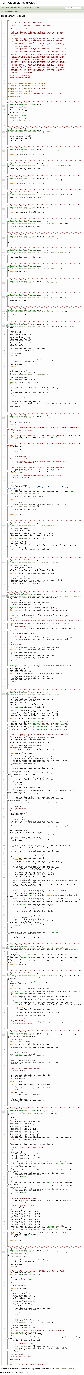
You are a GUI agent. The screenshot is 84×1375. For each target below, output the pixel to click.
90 (3, 180)
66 (3, 132)
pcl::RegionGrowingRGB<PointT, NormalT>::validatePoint (29, 1112)
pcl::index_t (59, 596)
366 (3, 694)
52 (3, 106)
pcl (2, 11)
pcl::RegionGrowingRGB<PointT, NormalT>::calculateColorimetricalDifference (38, 948)
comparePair (18, 925)
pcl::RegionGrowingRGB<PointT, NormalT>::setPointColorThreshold (33, 165)
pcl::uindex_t (75, 596)
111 (3, 223)
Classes (37, 7)
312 (3, 596)
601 (3, 1112)
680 (3, 1252)
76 (3, 151)
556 (3, 1035)
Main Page (5, 7)
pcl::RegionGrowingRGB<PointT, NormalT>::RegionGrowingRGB (31, 106)
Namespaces (27, 7)
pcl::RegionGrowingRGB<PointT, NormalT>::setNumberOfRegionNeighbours (35, 252)
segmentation (9, 11)
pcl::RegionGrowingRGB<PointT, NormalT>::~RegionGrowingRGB (31, 132)
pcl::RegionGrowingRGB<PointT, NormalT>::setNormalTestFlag (31, 283)
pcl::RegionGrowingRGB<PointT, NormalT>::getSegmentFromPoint (32, 1252)
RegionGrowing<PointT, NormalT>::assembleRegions (29, 374)
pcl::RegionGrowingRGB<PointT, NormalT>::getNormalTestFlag (31, 268)
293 (3, 562)
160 (3, 326)
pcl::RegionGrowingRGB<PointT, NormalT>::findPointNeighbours (32, 525)
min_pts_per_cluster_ (18, 120)
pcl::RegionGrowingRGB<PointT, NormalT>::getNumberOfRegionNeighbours (35, 238)
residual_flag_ (15, 119)
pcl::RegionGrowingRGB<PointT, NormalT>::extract (27, 326)
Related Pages (15, 7)
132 (3, 268)
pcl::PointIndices (16, 1041)
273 (3, 525)
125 (3, 252)
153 (3, 311)
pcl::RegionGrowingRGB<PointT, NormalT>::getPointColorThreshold (33, 151)
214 (3, 418)
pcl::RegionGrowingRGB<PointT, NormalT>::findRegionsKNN (30, 596)
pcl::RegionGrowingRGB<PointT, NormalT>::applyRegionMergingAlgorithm (35, 694)
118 (3, 238)
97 (3, 194)
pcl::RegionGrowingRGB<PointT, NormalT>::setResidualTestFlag (32, 311)
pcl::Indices (14, 528)
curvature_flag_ (16, 117)
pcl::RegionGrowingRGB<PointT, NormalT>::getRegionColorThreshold (34, 180)
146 (3, 297)
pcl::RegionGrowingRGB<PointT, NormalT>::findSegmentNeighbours (33, 562)
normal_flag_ (14, 115)
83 (3, 165)
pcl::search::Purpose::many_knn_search (22, 493)
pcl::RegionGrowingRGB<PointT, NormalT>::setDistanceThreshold (32, 223)
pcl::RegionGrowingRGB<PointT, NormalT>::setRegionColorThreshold (34, 194)
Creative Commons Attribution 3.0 (65, 1369)
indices (28, 1047)
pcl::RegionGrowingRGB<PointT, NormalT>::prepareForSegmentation (33, 418)
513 (3, 948)
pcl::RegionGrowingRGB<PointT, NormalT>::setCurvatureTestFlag (32, 297)
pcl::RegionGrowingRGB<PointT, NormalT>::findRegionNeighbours (32, 975)
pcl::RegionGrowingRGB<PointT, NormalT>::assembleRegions (30, 1035)
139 (3, 283)
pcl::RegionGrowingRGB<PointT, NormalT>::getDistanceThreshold (32, 209)
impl (16, 11)
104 (3, 209)
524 (3, 975)
